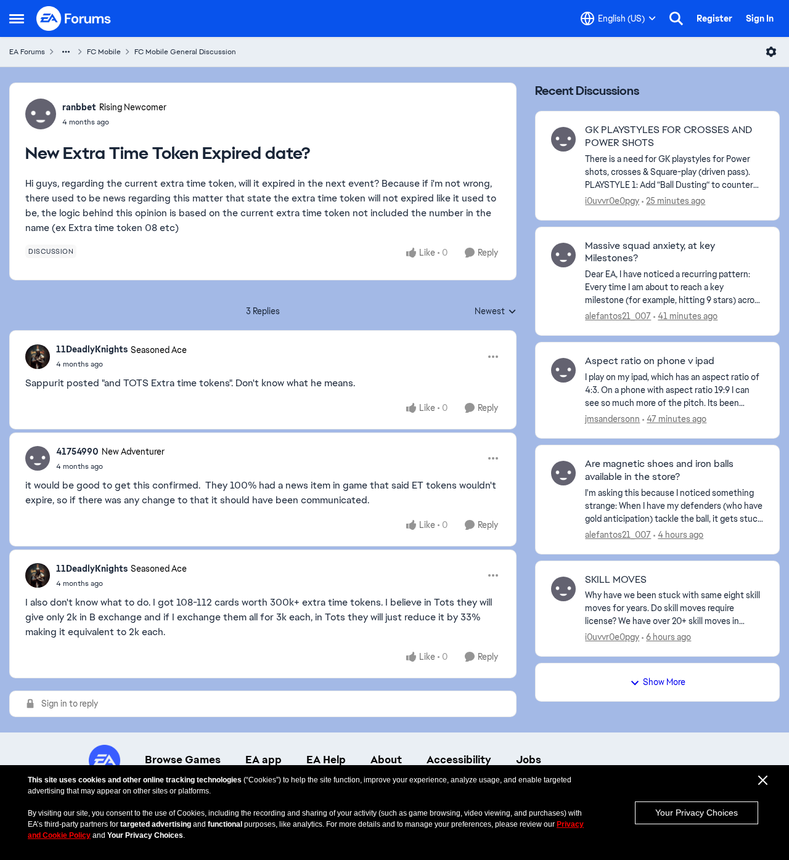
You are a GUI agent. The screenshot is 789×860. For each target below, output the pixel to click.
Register (714, 18)
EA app (263, 759)
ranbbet (79, 107)
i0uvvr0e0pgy (612, 200)
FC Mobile (104, 52)
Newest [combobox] (496, 312)
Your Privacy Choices (696, 812)
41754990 (77, 451)
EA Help (326, 759)
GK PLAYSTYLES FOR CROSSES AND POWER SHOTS (668, 136)
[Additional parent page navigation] (66, 51)
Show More (664, 682)
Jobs (528, 759)
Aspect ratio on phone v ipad (649, 361)
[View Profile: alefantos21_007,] (563, 255)
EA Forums (27, 52)
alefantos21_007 (618, 316)
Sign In (760, 18)
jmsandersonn (612, 418)
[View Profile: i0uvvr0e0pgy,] (563, 139)
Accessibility (459, 759)
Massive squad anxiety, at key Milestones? (650, 252)
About (386, 759)
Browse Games (183, 759)
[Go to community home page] (74, 18)
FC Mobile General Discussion (185, 52)
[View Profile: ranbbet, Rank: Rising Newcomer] (40, 114)
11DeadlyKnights (92, 349)
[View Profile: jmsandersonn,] (563, 370)
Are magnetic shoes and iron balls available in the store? (659, 470)
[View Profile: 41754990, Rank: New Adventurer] (37, 458)
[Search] (676, 18)
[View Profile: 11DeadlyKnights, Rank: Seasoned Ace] (37, 356)
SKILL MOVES (616, 580)
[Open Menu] (771, 51)
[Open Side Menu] (16, 18)
